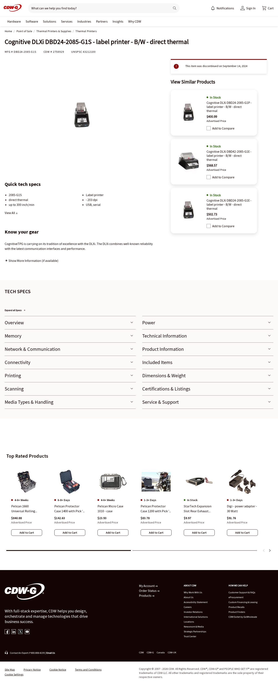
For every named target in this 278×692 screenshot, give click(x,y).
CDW (141, 652)
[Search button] (174, 8)
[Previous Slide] (264, 550)
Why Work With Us (193, 592)
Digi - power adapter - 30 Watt (242, 508)
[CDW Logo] (11, 8)
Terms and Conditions (88, 669)
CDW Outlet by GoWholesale (243, 616)
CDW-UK (172, 652)
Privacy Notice (32, 669)
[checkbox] (209, 128)
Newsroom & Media (194, 626)
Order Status (148, 591)
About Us (188, 597)
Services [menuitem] (66, 21)
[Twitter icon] (20, 632)
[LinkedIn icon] (13, 632)
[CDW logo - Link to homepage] (11, 8)
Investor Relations (193, 611)
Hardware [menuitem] (14, 21)
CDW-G (150, 652)
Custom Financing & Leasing (243, 602)
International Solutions (196, 616)
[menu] (222, 8)
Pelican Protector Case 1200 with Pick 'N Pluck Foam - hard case (156, 508)
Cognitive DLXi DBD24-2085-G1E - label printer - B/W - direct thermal (229, 204)
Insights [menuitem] (118, 21)
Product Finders (237, 611)
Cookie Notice (57, 669)
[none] (14, 21)
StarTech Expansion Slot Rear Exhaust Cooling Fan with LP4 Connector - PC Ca (198, 508)
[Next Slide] (270, 550)
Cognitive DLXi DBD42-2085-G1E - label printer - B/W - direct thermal (229, 155)
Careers (188, 607)
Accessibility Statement (196, 602)
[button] (268, 8)
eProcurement (236, 597)
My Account (147, 586)
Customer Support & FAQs (242, 592)
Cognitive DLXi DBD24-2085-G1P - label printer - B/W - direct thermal (229, 107)
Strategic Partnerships (195, 631)
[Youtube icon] (27, 632)
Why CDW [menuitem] (134, 21)
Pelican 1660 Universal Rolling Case (23, 508)
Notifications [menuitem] (225, 8)
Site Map (10, 669)
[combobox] (97, 8)
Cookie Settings (14, 674)
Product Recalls (236, 607)
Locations (189, 621)
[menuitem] (213, 8)
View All (10, 213)
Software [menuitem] (32, 21)
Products (145, 595)
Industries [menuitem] (84, 21)
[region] (139, 505)
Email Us (50, 652)
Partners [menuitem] (102, 21)
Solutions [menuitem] (49, 21)
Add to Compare (223, 128)
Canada (161, 652)
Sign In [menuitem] (251, 8)
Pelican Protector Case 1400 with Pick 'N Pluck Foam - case (69, 508)
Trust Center (190, 636)
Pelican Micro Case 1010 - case (110, 508)
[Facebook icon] (7, 632)
